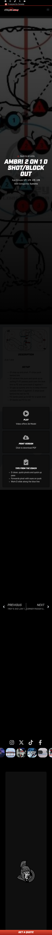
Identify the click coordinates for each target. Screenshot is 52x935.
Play (26, 420)
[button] (48, 9)
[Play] (26, 413)
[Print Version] (26, 437)
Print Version (26, 444)
